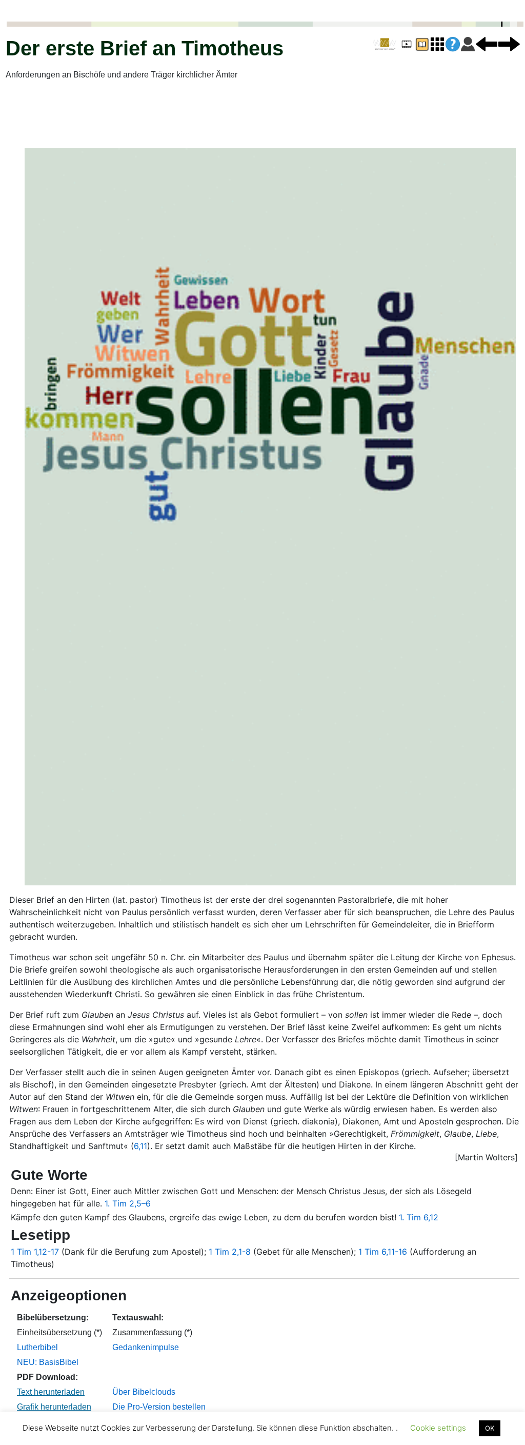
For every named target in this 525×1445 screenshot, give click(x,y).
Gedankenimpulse (145, 1347)
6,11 (140, 1146)
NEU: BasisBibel (47, 1362)
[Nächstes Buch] (509, 43)
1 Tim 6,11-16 (382, 1251)
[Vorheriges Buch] (486, 43)
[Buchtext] (422, 43)
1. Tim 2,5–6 (128, 1203)
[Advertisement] (262, 114)
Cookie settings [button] (438, 1428)
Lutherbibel (37, 1347)
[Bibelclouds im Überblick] (437, 43)
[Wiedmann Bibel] (384, 44)
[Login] (467, 43)
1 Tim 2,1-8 (230, 1251)
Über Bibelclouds (143, 1392)
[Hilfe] (453, 44)
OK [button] (489, 1428)
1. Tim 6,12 (418, 1217)
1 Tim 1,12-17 (35, 1251)
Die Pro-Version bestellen (159, 1406)
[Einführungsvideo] (406, 43)
